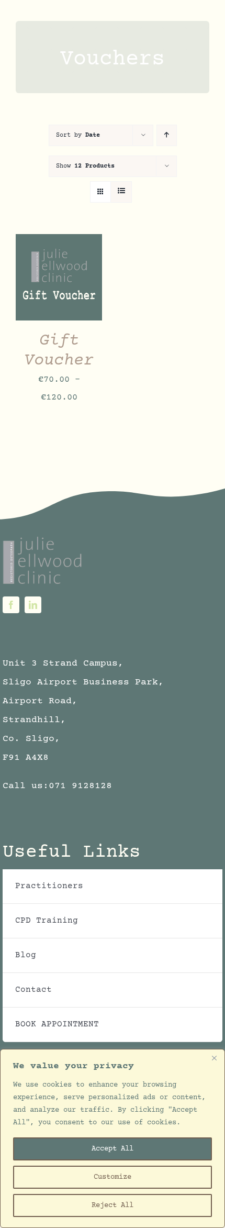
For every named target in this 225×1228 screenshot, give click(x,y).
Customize (112, 1177)
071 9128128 (80, 786)
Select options (59, 268)
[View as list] (121, 192)
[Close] (214, 1058)
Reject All (112, 1205)
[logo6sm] (43, 540)
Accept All (112, 1149)
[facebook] (11, 604)
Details (39, 288)
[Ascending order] (166, 135)
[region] (112, 1138)
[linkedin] (33, 604)
